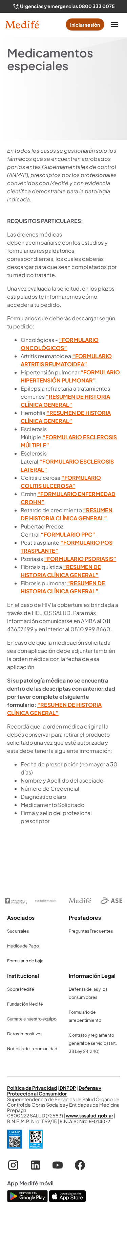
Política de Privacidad (32, 1088)
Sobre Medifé (20, 989)
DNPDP (67, 1088)
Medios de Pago (23, 945)
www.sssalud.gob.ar (89, 1115)
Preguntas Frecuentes (91, 931)
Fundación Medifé (25, 1004)
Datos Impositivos (24, 1033)
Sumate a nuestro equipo (32, 1018)
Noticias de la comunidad (32, 1048)
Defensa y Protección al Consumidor (54, 1090)
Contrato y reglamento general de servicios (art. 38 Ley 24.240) (93, 1043)
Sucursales (18, 931)
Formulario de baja (25, 960)
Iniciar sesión (85, 25)
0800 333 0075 (97, 6)
